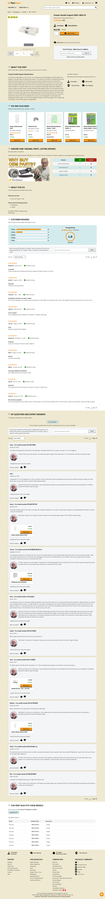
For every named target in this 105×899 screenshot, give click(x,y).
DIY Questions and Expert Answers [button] (28, 414)
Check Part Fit (13, 812)
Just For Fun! (81, 874)
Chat (69, 3)
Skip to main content (52, 39)
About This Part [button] (19, 67)
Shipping (10, 862)
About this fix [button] (18, 187)
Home (9, 12)
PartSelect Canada (57, 890)
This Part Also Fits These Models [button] (27, 805)
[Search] (96, 7)
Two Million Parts (56, 866)
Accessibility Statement (58, 888)
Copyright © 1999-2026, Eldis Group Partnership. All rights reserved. (52, 896)
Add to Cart (71, 33)
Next (94, 438)
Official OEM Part (72, 25)
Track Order (11, 866)
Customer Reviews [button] (20, 219)
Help (9, 874)
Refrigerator (16, 12)
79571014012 (35, 831)
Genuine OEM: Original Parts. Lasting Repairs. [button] (33, 148)
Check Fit (86, 53)
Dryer (31, 868)
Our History (55, 864)
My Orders (76, 3)
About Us (54, 862)
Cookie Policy (55, 874)
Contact (10, 872)
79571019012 (35, 845)
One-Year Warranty (13, 868)
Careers (54, 870)
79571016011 (35, 835)
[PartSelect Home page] (14, 3)
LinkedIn (80, 869)
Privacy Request (56, 880)
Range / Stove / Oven (35, 872)
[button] (12, 7)
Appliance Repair (34, 862)
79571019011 (35, 842)
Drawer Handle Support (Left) (16, 127)
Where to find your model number (75, 57)
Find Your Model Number (36, 878)
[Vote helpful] (21, 467)
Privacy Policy (56, 872)
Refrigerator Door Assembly (18, 582)
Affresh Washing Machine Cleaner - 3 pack (54, 127)
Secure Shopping (56, 884)
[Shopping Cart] (96, 3)
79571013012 (35, 828)
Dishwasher (33, 866)
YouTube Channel (82, 865)
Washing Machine (34, 876)
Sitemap (54, 886)
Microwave (33, 870)
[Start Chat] (102, 894)
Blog (79, 872)
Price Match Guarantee (14, 870)
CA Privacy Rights (57, 876)
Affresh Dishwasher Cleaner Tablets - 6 (72, 127)
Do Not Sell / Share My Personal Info (62, 878)
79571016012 (35, 838)
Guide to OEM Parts (35, 880)
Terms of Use (55, 882)
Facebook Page (81, 867)
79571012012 (35, 824)
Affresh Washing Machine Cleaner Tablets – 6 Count (91, 127)
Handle (24, 12)
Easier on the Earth (57, 868)
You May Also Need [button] (20, 106)
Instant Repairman (35, 864)
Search (92, 250)
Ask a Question (53, 422)
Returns (10, 864)
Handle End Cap (32, 126)
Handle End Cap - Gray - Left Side (20, 688)
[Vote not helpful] (25, 467)
